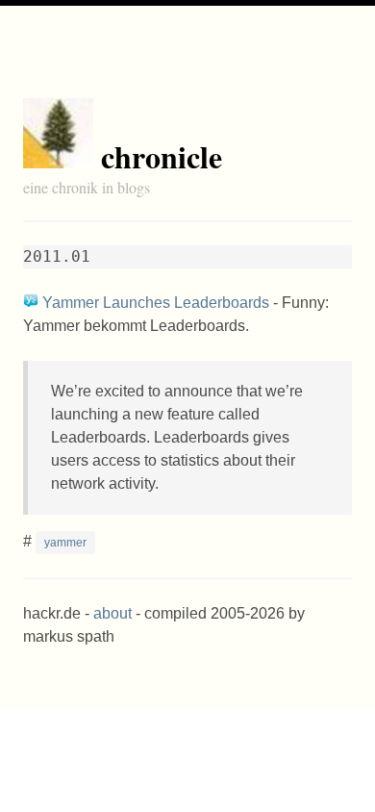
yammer (65, 542)
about (112, 613)
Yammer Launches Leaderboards (155, 302)
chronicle (161, 156)
